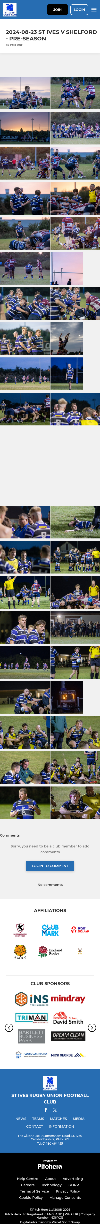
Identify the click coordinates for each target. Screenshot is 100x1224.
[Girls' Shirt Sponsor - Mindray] (68, 1000)
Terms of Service (34, 1191)
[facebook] (45, 1110)
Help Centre (27, 1179)
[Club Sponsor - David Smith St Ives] (68, 1019)
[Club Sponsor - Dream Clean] (68, 1037)
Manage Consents (65, 1197)
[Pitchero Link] (50, 1167)
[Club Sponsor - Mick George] (68, 1056)
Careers (27, 1185)
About (50, 1179)
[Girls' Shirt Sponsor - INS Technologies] (32, 1000)
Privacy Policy (68, 1191)
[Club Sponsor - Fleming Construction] (32, 1056)
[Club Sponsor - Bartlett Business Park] (32, 1037)
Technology (51, 1185)
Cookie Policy (31, 1197)
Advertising (73, 1179)
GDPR (73, 1185)
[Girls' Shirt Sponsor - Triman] (32, 1019)
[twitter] (55, 1111)
